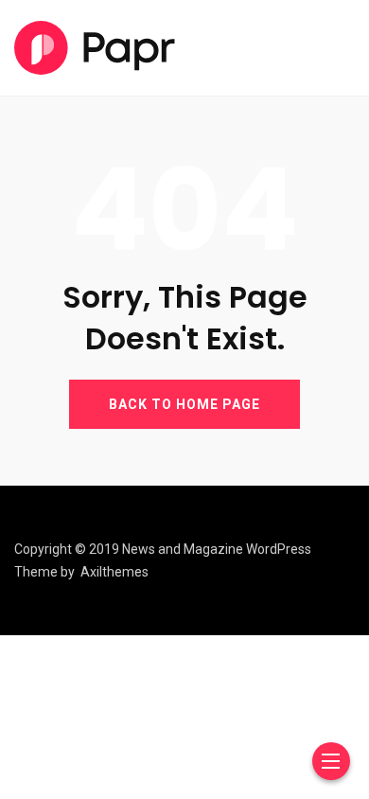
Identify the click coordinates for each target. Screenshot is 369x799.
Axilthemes (114, 571)
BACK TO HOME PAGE (184, 404)
